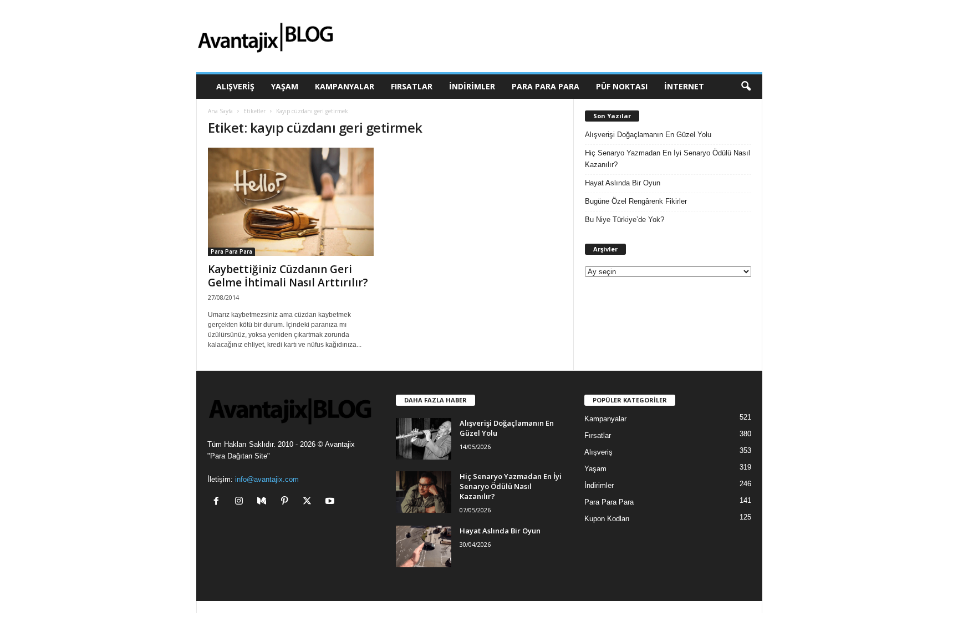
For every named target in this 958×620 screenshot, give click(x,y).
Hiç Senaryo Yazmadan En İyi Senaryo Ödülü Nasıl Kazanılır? (667, 159)
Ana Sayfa (220, 111)
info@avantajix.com (267, 479)
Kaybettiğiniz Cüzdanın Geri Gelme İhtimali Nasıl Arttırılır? (288, 276)
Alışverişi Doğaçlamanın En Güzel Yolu (648, 134)
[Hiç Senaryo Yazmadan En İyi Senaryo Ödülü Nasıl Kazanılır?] (423, 492)
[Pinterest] (287, 502)
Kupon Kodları (607, 519)
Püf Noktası (622, 86)
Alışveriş (235, 86)
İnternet (684, 86)
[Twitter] (309, 502)
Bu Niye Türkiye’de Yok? (624, 219)
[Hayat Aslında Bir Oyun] (423, 546)
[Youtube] (331, 502)
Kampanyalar (344, 86)
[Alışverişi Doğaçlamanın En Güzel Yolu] (423, 439)
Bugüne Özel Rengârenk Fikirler (636, 201)
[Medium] (264, 502)
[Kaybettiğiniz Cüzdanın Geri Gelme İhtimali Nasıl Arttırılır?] (291, 202)
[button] (745, 86)
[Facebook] (218, 502)
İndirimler (472, 86)
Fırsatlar (411, 86)
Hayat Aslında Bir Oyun (622, 183)
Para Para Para (545, 86)
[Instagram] (241, 502)
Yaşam (284, 86)
